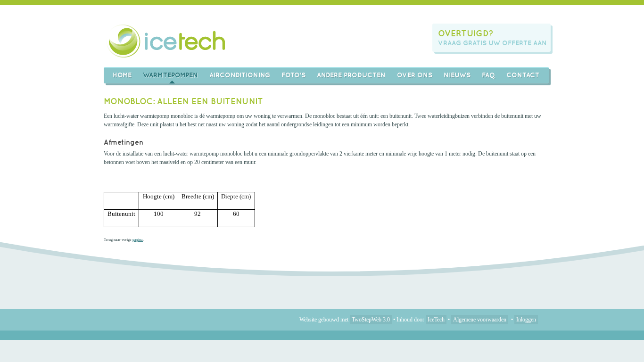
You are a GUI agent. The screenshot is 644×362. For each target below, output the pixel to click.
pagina (137, 240)
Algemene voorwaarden (479, 319)
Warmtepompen (170, 75)
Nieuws (457, 75)
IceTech (436, 319)
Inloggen (526, 319)
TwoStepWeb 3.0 (371, 319)
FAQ (488, 75)
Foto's (293, 75)
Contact (522, 75)
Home (122, 75)
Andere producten (351, 75)
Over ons (414, 75)
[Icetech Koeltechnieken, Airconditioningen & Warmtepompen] (167, 40)
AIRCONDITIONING (239, 75)
